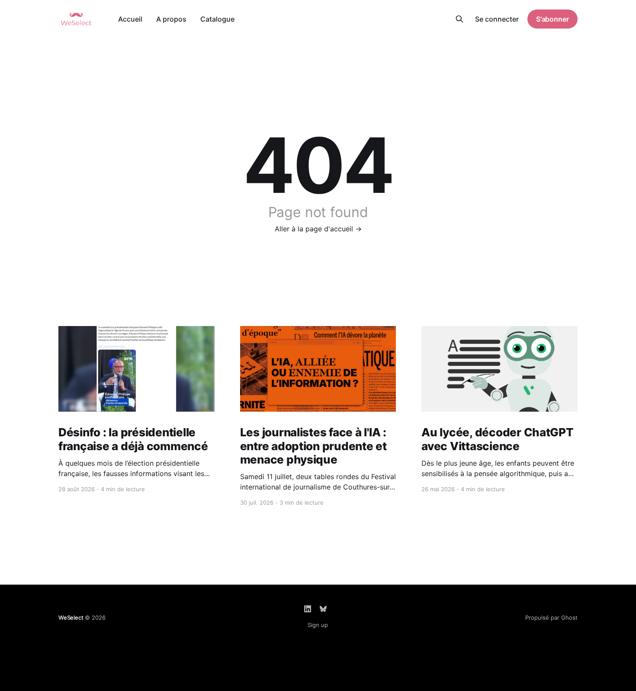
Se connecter (497, 19)
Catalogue (217, 19)
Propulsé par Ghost (551, 617)
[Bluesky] (323, 608)
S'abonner (552, 19)
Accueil (130, 19)
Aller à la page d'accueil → (318, 228)
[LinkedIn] (307, 608)
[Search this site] (459, 19)
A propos (171, 19)
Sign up (318, 624)
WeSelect (70, 617)
